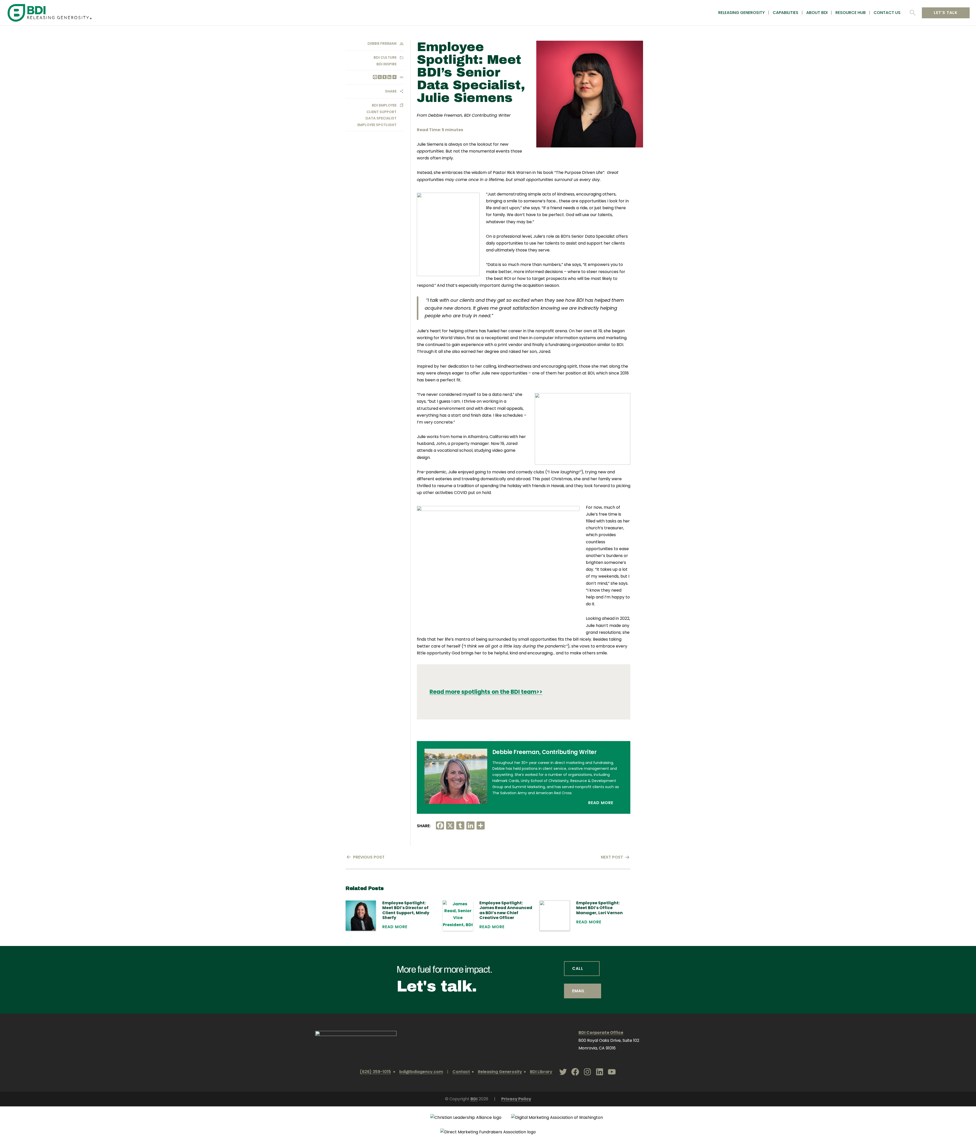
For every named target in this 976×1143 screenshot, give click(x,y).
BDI (474, 1099)
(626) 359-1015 (375, 1072)
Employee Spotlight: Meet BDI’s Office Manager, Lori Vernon (599, 907)
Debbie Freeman (382, 43)
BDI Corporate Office (600, 1032)
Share (390, 91)
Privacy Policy (516, 1099)
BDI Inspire (386, 64)
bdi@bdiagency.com (421, 1072)
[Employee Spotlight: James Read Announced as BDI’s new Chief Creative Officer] (458, 915)
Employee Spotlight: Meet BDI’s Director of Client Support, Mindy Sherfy (405, 910)
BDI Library (541, 1072)
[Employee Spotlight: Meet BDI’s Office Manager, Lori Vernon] (555, 915)
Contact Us (887, 13)
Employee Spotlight (376, 124)
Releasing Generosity (741, 13)
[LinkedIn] (389, 77)
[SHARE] (393, 77)
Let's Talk (946, 13)
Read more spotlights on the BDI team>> (486, 692)
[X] (379, 77)
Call (577, 968)
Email (578, 991)
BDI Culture (385, 57)
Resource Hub (850, 13)
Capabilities (785, 13)
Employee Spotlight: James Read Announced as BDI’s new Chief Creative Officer (505, 910)
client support (381, 111)
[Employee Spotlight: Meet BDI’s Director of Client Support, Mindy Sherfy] (361, 915)
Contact (461, 1072)
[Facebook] (374, 77)
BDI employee (384, 105)
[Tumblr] (384, 77)
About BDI (817, 13)
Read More (601, 803)
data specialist (380, 118)
